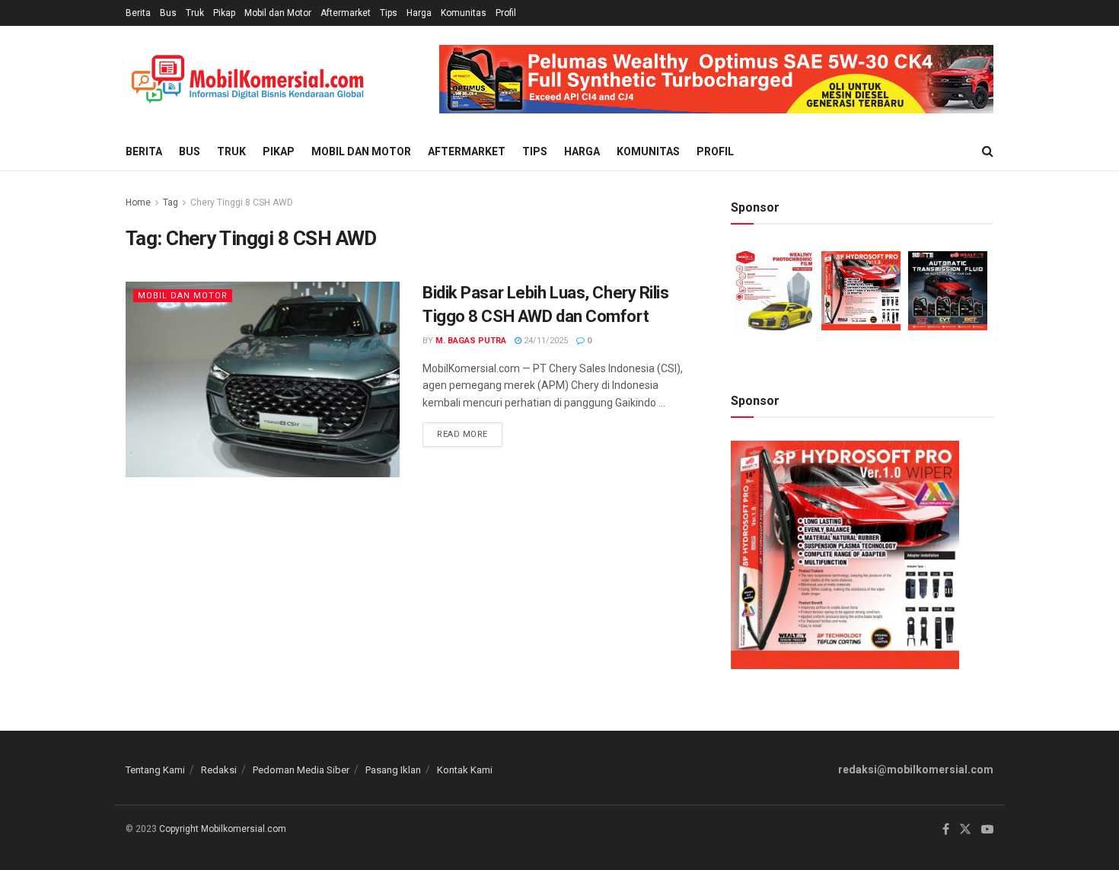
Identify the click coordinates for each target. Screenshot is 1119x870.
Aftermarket (345, 13)
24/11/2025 (544, 341)
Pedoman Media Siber (301, 770)
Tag (170, 202)
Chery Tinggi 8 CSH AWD (241, 202)
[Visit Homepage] (247, 79)
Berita (138, 13)
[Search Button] (987, 151)
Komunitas (463, 13)
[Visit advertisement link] (716, 79)
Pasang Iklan (393, 770)
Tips (388, 13)
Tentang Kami (155, 770)
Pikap (224, 13)
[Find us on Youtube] (987, 830)
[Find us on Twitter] (965, 830)
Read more (469, 430)
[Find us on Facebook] (945, 830)
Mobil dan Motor (277, 13)
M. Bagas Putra (470, 341)
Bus (168, 13)
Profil (506, 13)
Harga (419, 13)
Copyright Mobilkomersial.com (222, 829)
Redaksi (219, 770)
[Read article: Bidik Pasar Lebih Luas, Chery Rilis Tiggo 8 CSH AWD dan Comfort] (263, 379)
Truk (195, 13)
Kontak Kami (465, 770)
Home (138, 202)
